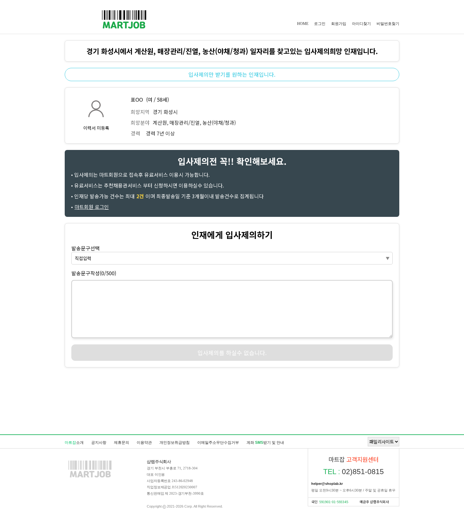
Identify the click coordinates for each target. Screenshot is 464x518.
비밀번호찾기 (388, 23)
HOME (302, 23)
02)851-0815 (353, 471)
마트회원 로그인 (91, 207)
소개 (74, 442)
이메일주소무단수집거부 (218, 442)
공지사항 (98, 442)
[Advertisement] (232, 400)
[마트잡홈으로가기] (90, 477)
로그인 (319, 23)
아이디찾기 (361, 23)
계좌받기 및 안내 (265, 442)
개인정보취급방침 (174, 442)
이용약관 (144, 442)
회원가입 (338, 23)
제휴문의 (121, 442)
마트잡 (124, 19)
